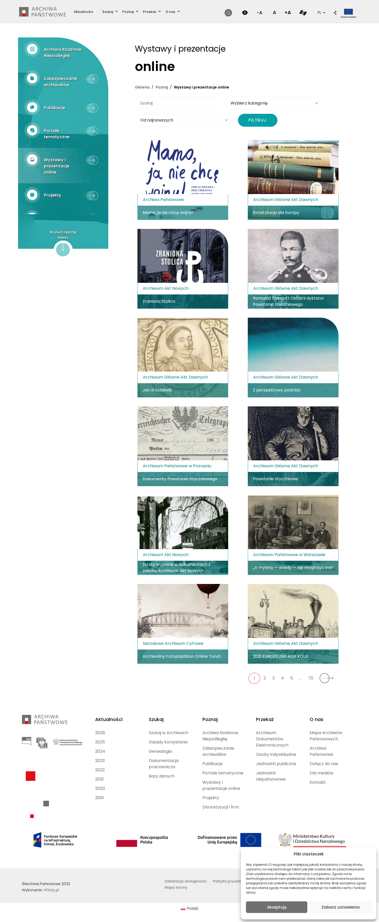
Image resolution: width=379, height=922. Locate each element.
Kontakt (318, 782)
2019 (99, 798)
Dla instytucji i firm (220, 807)
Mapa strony (176, 887)
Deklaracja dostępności (186, 881)
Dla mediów (321, 773)
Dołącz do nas (324, 764)
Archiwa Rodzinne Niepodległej (220, 736)
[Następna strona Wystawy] (326, 678)
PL (321, 12)
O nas (170, 11)
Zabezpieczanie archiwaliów (218, 751)
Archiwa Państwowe (321, 751)
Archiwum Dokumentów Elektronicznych (272, 739)
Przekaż (149, 11)
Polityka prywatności (231, 881)
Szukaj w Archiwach (168, 733)
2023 (100, 761)
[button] (335, 13)
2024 (100, 751)
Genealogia (160, 751)
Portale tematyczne (222, 773)
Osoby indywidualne (276, 754)
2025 (100, 742)
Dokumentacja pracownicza (164, 764)
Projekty (210, 798)
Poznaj (128, 11)
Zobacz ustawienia (341, 907)
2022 (100, 770)
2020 (100, 788)
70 (310, 678)
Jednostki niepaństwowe (271, 776)
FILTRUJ (258, 120)
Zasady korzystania (168, 742)
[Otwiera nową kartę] (303, 12)
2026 (100, 733)
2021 (99, 779)
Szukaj (107, 11)
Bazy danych (162, 776)
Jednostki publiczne (276, 764)
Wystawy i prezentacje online (221, 785)
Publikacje (212, 764)
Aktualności (83, 11)
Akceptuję (276, 907)
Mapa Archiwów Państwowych (326, 736)
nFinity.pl (51, 890)
